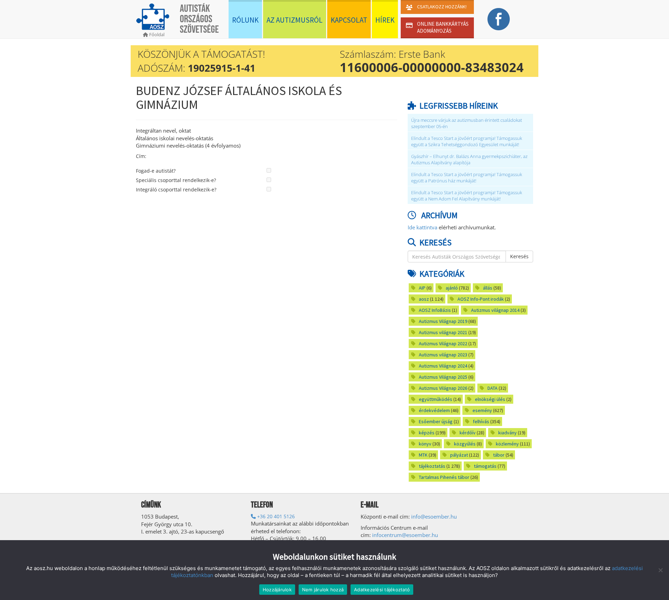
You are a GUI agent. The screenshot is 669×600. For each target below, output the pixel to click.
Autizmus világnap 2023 (443, 355)
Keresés (519, 256)
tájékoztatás (432, 466)
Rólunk (245, 20)
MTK (423, 455)
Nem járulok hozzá (323, 589)
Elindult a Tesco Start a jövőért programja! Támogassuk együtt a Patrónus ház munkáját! (466, 178)
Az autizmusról (295, 20)
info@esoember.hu (434, 516)
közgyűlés (465, 444)
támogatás (485, 466)
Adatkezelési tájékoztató (382, 589)
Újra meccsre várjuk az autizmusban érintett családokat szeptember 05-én (466, 123)
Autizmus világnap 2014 (495, 310)
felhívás (481, 421)
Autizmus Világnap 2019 (443, 321)
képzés (427, 432)
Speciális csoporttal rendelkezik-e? (176, 180)
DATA (492, 388)
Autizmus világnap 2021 (443, 332)
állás (487, 288)
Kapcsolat (349, 20)
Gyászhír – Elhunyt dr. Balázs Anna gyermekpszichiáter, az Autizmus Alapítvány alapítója (469, 159)
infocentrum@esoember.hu (405, 534)
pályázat (459, 455)
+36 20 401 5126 (275, 516)
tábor (499, 455)
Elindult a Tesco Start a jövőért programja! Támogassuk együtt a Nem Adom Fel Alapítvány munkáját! (466, 196)
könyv (425, 444)
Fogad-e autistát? (156, 170)
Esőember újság (436, 421)
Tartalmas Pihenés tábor (444, 477)
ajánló (452, 288)
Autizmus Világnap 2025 (443, 377)
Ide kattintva (422, 227)
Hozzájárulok (277, 589)
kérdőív (468, 432)
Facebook (498, 19)
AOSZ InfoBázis (435, 310)
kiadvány (507, 432)
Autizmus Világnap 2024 (443, 366)
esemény (482, 410)
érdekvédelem (434, 410)
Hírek (384, 20)
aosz (424, 299)
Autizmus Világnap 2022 (443, 343)
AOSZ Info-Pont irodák (480, 299)
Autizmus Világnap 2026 (443, 388)
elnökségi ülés (490, 399)
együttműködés (435, 399)
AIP (422, 288)
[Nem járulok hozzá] (660, 570)
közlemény (507, 444)
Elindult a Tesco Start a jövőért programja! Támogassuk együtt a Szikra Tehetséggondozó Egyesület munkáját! (466, 141)
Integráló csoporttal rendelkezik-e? (176, 189)
